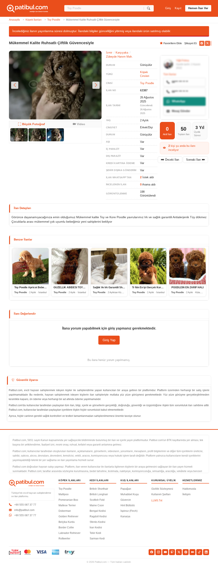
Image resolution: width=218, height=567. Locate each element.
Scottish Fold (97, 499)
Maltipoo (64, 494)
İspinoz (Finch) (129, 510)
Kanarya (125, 516)
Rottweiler (64, 538)
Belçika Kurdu (67, 521)
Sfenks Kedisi (97, 521)
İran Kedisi (96, 527)
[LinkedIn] (206, 552)
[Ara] (149, 8)
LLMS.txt (156, 500)
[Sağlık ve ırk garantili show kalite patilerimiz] (109, 266)
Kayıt (178, 8)
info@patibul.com (24, 510)
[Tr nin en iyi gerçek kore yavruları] (148, 266)
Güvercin (125, 499)
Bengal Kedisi (98, 510)
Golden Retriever (68, 516)
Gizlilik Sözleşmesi (162, 488)
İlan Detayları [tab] (22, 208)
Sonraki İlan (193, 159)
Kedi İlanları (99, 480)
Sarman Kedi (97, 538)
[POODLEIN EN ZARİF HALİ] (187, 266)
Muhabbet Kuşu (129, 494)
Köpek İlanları (34, 19)
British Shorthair (99, 488)
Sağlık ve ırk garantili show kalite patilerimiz (120, 287)
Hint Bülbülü (127, 505)
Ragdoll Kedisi (98, 516)
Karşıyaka (122, 52)
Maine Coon (97, 505)
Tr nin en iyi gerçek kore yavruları (153, 287)
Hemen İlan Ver (198, 8)
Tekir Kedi (95, 533)
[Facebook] (152, 552)
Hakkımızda (189, 488)
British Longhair (99, 494)
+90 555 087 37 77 (25, 504)
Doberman (65, 510)
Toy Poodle (53, 19)
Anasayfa (14, 19)
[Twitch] (172, 552)
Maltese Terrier (67, 505)
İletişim (186, 494)
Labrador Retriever (69, 533)
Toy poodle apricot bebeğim (31, 287)
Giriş (168, 8)
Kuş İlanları (129, 480)
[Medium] (192, 552)
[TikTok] (199, 552)
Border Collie (66, 527)
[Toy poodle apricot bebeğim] (30, 266)
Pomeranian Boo (68, 499)
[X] (179, 552)
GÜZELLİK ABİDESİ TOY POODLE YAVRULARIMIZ (83, 287)
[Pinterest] (186, 552)
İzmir (109, 52)
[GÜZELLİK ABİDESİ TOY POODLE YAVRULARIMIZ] (69, 266)
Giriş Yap (109, 340)
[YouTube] (165, 552)
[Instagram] (158, 552)
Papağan (125, 488)
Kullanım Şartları (161, 494)
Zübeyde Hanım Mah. (119, 56)
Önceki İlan (172, 159)
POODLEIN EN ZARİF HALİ (187, 287)
